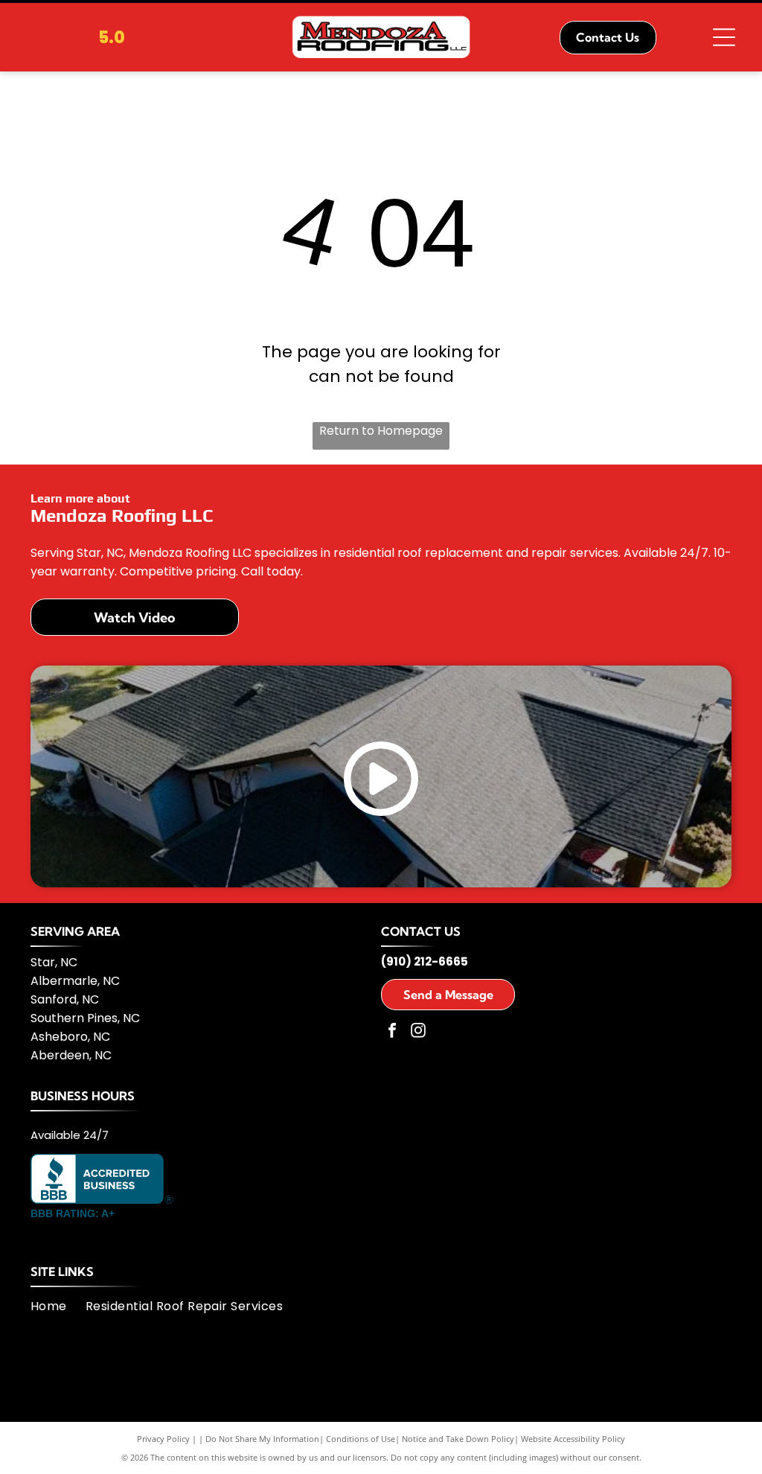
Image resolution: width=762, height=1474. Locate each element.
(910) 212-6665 (424, 961)
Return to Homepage (381, 430)
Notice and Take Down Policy (458, 1438)
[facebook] (392, 1032)
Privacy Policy (163, 1438)
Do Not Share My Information (262, 1438)
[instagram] (418, 1032)
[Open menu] (724, 37)
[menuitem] (58, 1306)
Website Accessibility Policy (573, 1438)
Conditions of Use (360, 1438)
